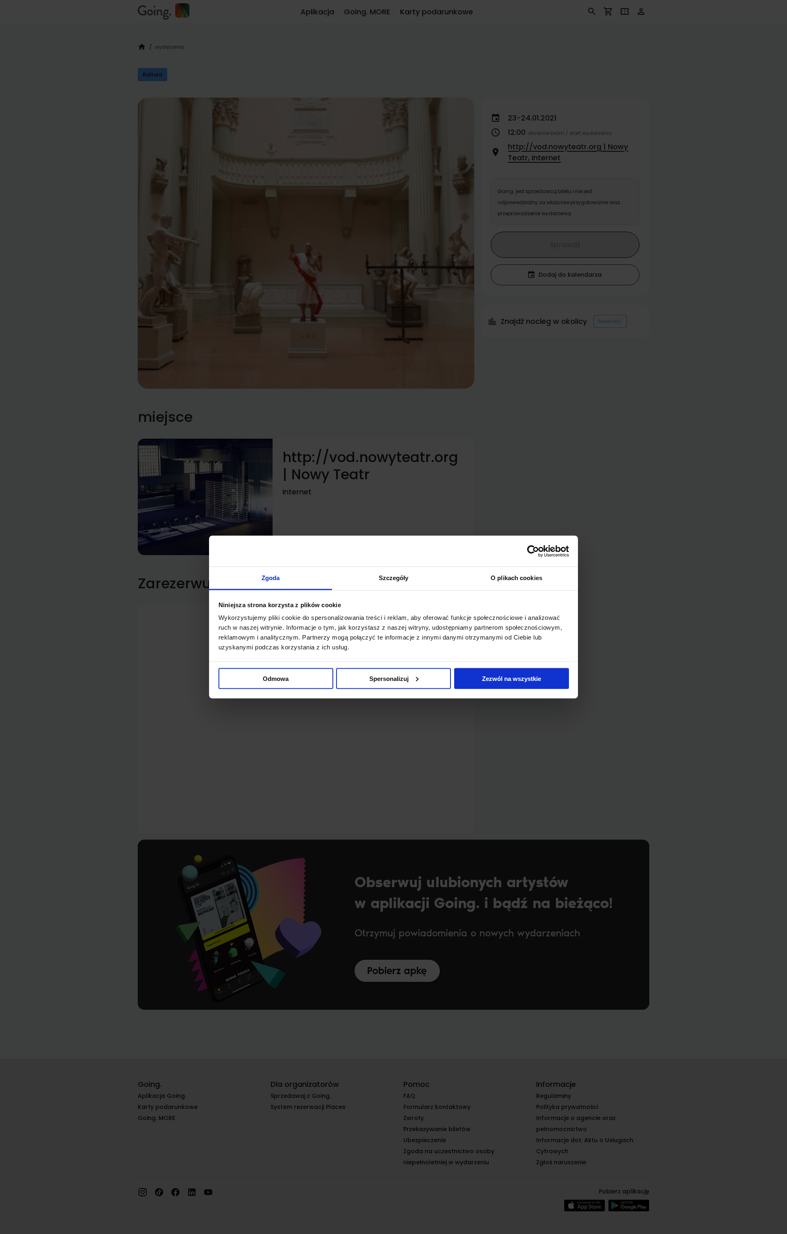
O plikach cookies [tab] (516, 577)
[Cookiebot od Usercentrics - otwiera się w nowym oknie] (533, 551)
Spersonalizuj (389, 678)
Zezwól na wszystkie (511, 678)
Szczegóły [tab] (394, 577)
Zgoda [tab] (271, 577)
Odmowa (276, 678)
